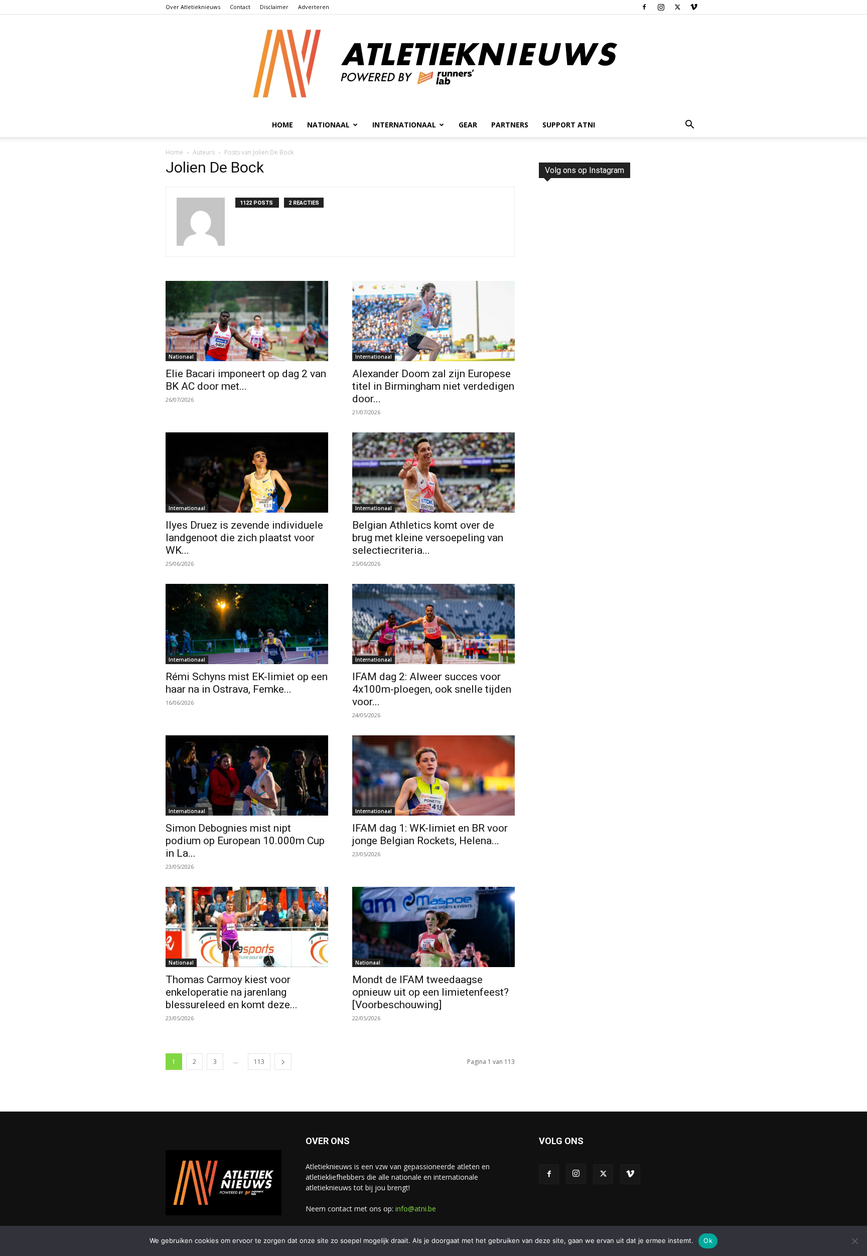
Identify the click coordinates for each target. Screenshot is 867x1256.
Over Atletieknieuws (193, 7)
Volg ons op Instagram (584, 170)
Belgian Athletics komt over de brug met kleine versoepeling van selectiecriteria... (427, 537)
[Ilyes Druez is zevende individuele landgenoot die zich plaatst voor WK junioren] (247, 472)
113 (259, 1061)
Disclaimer (274, 7)
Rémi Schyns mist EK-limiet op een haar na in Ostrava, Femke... (247, 683)
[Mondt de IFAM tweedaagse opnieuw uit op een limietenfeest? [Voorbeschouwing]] (433, 927)
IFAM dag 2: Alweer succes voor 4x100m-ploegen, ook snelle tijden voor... (431, 689)
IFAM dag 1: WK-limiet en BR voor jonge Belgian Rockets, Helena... (430, 834)
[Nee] (854, 1241)
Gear (468, 124)
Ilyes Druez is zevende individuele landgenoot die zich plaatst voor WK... (244, 537)
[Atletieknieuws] (433, 64)
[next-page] (283, 1061)
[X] (677, 7)
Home (282, 124)
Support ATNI (568, 124)
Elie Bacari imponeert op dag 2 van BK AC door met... (246, 380)
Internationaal (373, 356)
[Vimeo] (693, 7)
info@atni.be (415, 1208)
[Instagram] (660, 7)
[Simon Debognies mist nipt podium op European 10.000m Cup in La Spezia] (247, 775)
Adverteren (313, 7)
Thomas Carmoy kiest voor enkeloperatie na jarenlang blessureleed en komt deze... (232, 992)
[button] (689, 125)
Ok (707, 1240)
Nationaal (181, 356)
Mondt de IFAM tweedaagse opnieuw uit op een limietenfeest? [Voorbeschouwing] (430, 992)
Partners (509, 124)
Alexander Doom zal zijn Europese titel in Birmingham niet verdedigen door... (433, 386)
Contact (240, 7)
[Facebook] (644, 7)
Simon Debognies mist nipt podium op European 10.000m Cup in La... (245, 840)
